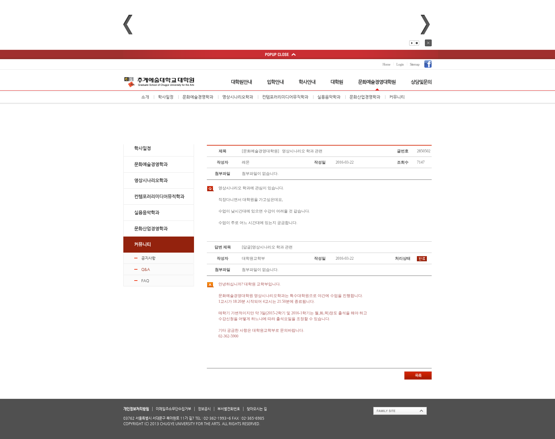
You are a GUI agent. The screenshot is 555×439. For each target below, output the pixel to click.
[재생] (411, 43)
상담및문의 (421, 82)
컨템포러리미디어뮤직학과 (285, 96)
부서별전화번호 (228, 409)
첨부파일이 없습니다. (260, 173)
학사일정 (165, 96)
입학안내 (275, 82)
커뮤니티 (397, 96)
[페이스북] (428, 64)
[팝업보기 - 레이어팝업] (277, 54)
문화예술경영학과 (197, 96)
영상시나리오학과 (237, 96)
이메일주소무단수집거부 (173, 409)
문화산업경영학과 (364, 96)
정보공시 (204, 409)
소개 (145, 96)
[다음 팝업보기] (425, 24)
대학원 (336, 82)
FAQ (145, 280)
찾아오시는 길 (257, 409)
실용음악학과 (328, 96)
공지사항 (148, 258)
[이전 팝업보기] (127, 24)
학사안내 (307, 82)
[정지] (416, 43)
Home (386, 64)
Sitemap (414, 64)
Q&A (145, 269)
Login (400, 64)
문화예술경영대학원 (377, 82)
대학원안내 (241, 82)
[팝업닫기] (428, 43)
